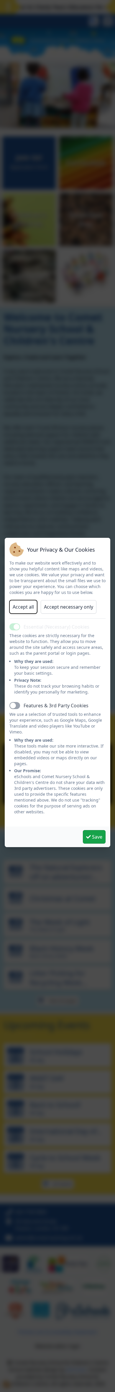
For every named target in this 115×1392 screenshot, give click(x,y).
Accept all (23, 607)
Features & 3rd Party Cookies (56, 705)
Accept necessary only (68, 607)
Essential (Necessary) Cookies (56, 627)
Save (96, 837)
